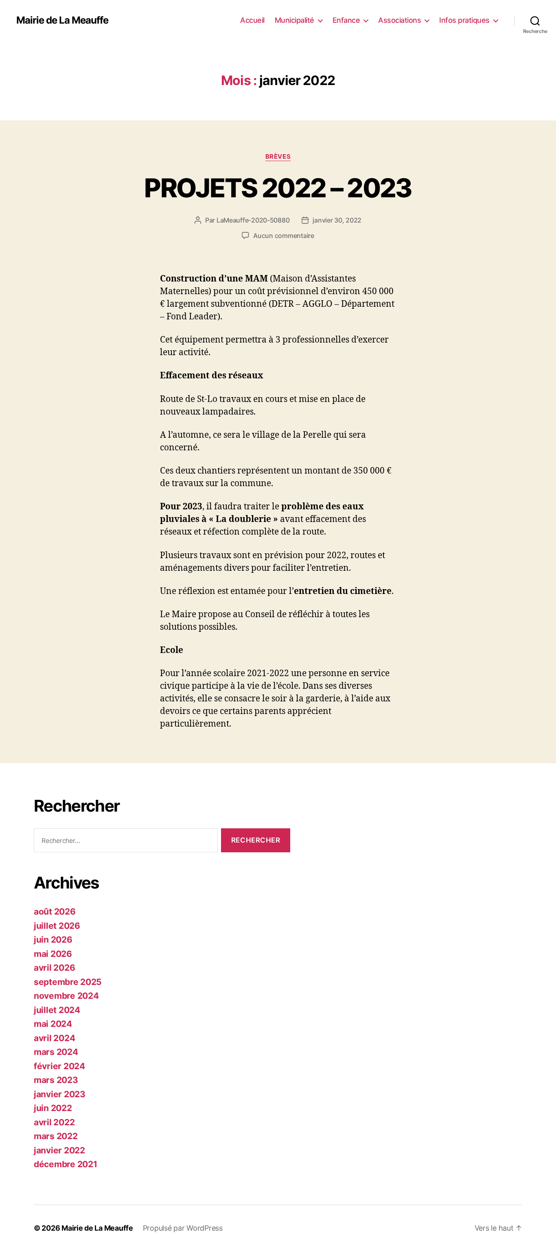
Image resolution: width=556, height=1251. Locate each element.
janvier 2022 (59, 1150)
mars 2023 (56, 1080)
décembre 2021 (65, 1164)
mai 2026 (53, 954)
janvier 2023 (59, 1094)
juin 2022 (53, 1108)
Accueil (252, 20)
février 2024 (59, 1066)
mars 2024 (56, 1052)
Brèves (278, 156)
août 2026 (55, 911)
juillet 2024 (57, 1010)
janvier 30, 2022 (337, 220)
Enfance (346, 20)
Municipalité (294, 20)
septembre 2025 (68, 982)
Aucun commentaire (283, 235)
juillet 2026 (57, 926)
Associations (399, 20)
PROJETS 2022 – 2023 (278, 187)
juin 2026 (53, 939)
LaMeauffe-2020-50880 (253, 220)
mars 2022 (56, 1136)
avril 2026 (54, 968)
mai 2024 (53, 1024)
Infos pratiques (464, 20)
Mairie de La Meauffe (62, 20)
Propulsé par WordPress (183, 1228)
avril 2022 (54, 1122)
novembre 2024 (66, 996)
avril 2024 (54, 1038)
